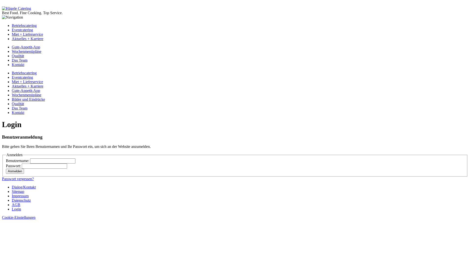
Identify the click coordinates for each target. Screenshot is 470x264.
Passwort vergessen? (18, 179)
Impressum (20, 196)
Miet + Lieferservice (27, 34)
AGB (16, 205)
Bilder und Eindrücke (28, 99)
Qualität (18, 56)
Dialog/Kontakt (24, 187)
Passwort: (14, 166)
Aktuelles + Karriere (27, 39)
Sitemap (18, 191)
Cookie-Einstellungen (18, 217)
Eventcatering (22, 30)
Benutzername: (18, 161)
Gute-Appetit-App (26, 47)
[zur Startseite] (16, 8)
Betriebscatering (24, 25)
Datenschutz (21, 200)
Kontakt (18, 65)
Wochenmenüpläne (26, 51)
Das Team (19, 60)
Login (16, 209)
